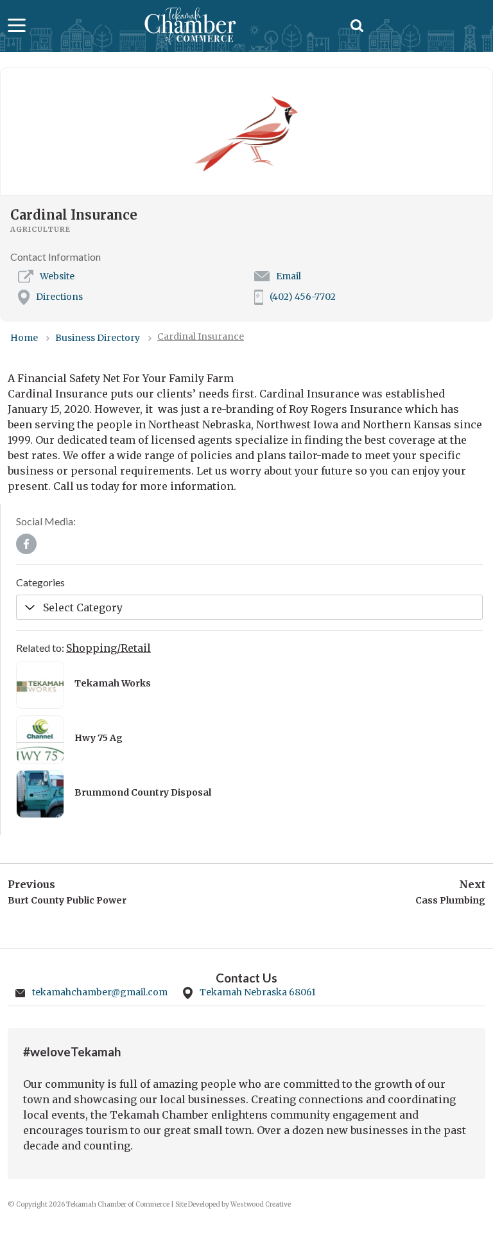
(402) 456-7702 (303, 296)
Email (288, 276)
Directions (59, 296)
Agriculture (40, 229)
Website (57, 276)
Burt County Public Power (67, 900)
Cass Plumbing (450, 900)
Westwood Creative (260, 1204)
